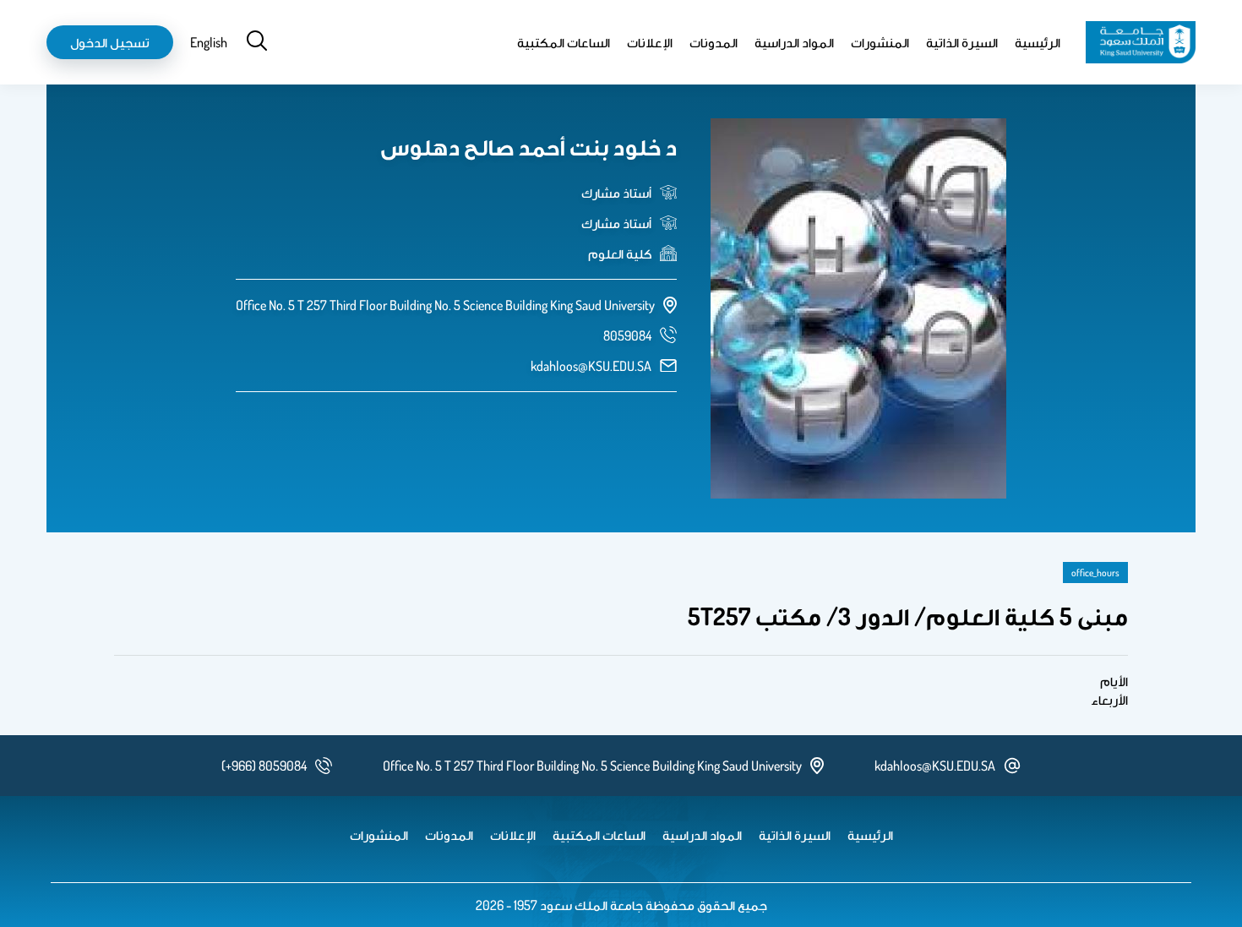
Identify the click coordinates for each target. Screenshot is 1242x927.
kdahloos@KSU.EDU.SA (591, 365)
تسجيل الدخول (110, 42)
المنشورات (880, 42)
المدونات (713, 42)
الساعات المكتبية (563, 42)
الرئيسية (1037, 42)
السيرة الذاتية (962, 42)
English (208, 42)
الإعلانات (650, 42)
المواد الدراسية (794, 42)
